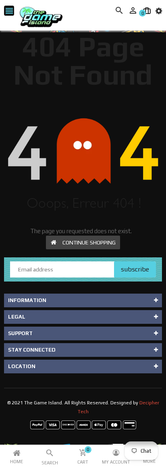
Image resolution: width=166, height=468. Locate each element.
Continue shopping (89, 242)
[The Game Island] (83, 424)
